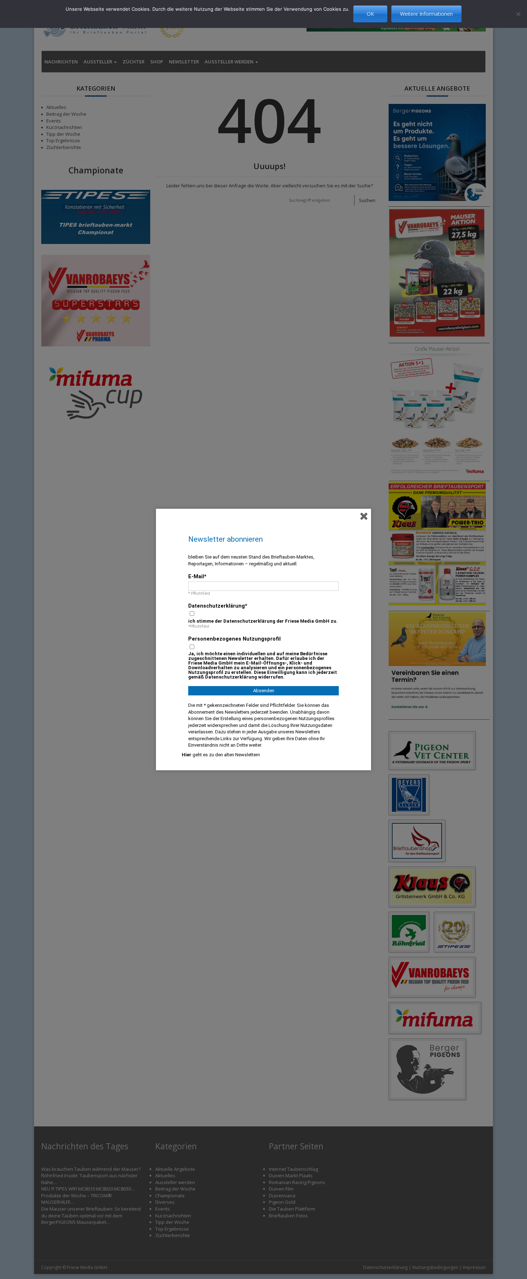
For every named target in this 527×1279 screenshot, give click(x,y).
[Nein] (518, 14)
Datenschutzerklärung (216, 606)
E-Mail (196, 576)
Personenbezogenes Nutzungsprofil (234, 639)
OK (370, 13)
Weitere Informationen (426, 13)
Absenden (263, 690)
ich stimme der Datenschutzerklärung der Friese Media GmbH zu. (263, 621)
